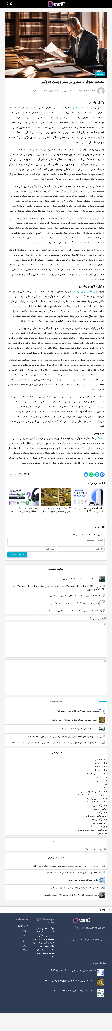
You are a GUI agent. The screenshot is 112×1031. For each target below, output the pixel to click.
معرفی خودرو (25, 947)
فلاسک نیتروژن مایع (97, 798)
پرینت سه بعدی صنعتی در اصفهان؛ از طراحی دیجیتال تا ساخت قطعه (42, 742)
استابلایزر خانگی (46, 935)
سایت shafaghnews (97, 802)
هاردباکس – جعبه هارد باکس (92, 830)
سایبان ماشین (100, 809)
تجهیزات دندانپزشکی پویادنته (92, 794)
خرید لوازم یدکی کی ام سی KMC (43, 942)
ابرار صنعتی (101, 780)
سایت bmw (101, 766)
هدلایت (103, 784)
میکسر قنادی (48, 928)
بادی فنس (41, 949)
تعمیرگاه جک (100, 812)
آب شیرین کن (99, 823)
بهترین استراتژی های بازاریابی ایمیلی (83, 880)
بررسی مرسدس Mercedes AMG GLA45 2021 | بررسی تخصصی (71, 895)
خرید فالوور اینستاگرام (96, 816)
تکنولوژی (24, 930)
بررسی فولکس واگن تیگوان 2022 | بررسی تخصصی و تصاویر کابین (70, 578)
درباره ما (82, 933)
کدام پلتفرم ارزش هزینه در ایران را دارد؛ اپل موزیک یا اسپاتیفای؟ (55, 736)
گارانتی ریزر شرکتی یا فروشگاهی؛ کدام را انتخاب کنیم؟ (76, 728)
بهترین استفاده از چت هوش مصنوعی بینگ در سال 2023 (57, 866)
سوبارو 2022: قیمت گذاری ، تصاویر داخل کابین (71, 595)
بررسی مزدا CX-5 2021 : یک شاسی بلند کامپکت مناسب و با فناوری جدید (57, 610)
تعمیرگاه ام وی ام (98, 805)
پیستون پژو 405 (46, 939)
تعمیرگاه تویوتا (99, 819)
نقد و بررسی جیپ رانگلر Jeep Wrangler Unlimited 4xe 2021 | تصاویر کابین (58, 588)
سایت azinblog (99, 763)
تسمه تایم (102, 833)
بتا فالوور (102, 787)
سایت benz (101, 770)
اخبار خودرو (23, 925)
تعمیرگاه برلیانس (42, 932)
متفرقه (100, 74)
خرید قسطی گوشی (97, 777)
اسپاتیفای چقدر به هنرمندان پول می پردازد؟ (68, 887)
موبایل (25, 941)
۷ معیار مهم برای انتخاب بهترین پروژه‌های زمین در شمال (74, 720)
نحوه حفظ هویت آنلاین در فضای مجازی (65, 872)
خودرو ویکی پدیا (99, 759)
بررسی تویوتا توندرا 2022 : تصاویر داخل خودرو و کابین (75, 603)
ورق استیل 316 (99, 826)
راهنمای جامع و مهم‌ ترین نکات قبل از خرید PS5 (78, 711)
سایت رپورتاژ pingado (96, 773)
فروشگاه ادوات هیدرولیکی (94, 791)
